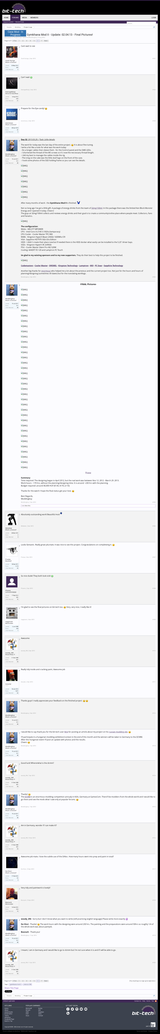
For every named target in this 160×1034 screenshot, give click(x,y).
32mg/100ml (96, 208)
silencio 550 (27, 984)
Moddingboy (33, 37)
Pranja (7, 559)
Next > (46, 41)
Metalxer (8, 528)
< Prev (15, 41)
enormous (9, 123)
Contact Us (137, 1001)
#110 (154, 651)
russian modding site (118, 732)
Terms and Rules (142, 1031)
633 (17, 659)
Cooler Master (41, 265)
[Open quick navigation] (154, 27)
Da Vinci (8, 871)
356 (17, 909)
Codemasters (27, 265)
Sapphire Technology (113, 265)
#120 (154, 962)
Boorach (8, 902)
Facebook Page (9, 1019)
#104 (154, 277)
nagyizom (9, 622)
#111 (154, 682)
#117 (154, 869)
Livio (23, 505)
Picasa (88, 472)
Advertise (8, 1017)
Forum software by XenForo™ (20, 1031)
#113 (154, 746)
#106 (154, 526)
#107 (154, 557)
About (6, 1010)
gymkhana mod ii (15, 984)
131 (17, 161)
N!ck (66, 732)
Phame (8, 590)
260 (17, 628)
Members (34, 18)
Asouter (8, 684)
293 (17, 597)
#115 (154, 806)
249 (17, 67)
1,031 (16, 691)
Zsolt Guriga (10, 61)
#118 (154, 900)
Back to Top (8, 1021)
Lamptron (84, 265)
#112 (154, 713)
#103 (154, 121)
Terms (7, 1015)
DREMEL (53, 265)
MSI (91, 265)
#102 (154, 89)
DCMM (28, 796)
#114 (154, 775)
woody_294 (9, 653)
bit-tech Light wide (9, 1001)
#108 (154, 588)
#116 (154, 838)
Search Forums (8, 22)
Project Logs (18, 37)
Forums (15, 18)
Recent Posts (20, 22)
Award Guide (9, 1012)
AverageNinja (10, 92)
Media (24, 18)
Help (143, 1001)
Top (152, 1001)
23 (17, 130)
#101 (154, 58)
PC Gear (98, 265)
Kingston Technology (68, 265)
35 (17, 878)
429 (17, 98)
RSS (156, 1001)
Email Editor (8, 1014)
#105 (154, 502)
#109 (154, 619)
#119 (154, 935)
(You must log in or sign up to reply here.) (142, 981)
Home (6, 18)
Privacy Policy (152, 1031)
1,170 (16, 566)
